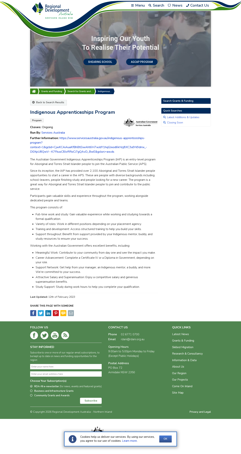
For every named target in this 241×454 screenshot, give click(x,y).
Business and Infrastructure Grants (54, 391)
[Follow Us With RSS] (65, 336)
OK (165, 439)
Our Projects (180, 380)
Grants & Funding (183, 340)
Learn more (129, 441)
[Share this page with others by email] (70, 315)
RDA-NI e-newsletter (68, 386)
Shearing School (100, 61)
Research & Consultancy (187, 354)
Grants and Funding (51, 91)
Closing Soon (175, 122)
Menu (139, 5)
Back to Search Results (49, 102)
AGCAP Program (142, 61)
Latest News (180, 334)
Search (158, 5)
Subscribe (91, 400)
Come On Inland (182, 386)
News (176, 5)
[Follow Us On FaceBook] (34, 336)
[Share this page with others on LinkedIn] (48, 315)
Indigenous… (105, 91)
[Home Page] (34, 91)
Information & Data (184, 360)
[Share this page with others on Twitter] (40, 315)
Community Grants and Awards (52, 395)
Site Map (178, 393)
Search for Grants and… (80, 91)
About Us (178, 367)
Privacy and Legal (200, 412)
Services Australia (53, 133)
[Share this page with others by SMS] (63, 315)
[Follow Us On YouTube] (55, 336)
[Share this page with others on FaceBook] (33, 315)
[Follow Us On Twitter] (44, 336)
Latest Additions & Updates (183, 117)
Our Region (179, 373)
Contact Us (199, 5)
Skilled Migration (182, 347)
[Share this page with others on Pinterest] (55, 315)
